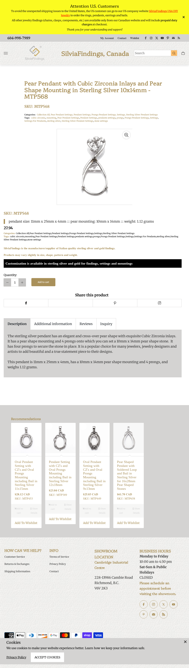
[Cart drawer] (183, 53)
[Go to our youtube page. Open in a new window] (173, 604)
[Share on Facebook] (26, 303)
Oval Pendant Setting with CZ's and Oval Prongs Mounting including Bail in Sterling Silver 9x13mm (94, 475)
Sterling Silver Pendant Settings (142, 114)
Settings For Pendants (35, 121)
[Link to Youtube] (162, 38)
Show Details (34, 510)
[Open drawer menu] (6, 53)
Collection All (22, 233)
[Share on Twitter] (70, 303)
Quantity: (10, 275)
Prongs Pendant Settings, (104, 114)
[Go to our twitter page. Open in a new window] (163, 604)
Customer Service (14, 556)
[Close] (185, 641)
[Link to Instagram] (151, 38)
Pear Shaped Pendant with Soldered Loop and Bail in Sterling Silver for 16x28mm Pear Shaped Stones (127, 475)
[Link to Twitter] (156, 38)
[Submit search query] (174, 53)
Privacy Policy (16, 657)
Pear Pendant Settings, (62, 114)
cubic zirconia (38, 117)
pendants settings (107, 117)
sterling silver (54, 121)
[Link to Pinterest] (168, 38)
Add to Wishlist (26, 523)
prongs (120, 117)
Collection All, (44, 114)
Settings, (121, 114)
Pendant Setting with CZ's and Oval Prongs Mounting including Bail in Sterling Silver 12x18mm (60, 473)
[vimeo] (115, 303)
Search (140, 53)
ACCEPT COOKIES (47, 657)
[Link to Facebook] (145, 38)
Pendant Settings (88, 117)
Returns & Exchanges (16, 564)
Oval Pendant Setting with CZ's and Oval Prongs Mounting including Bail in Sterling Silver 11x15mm (26, 475)
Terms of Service (59, 556)
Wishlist (134, 38)
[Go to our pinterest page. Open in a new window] (144, 614)
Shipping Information (17, 571)
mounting (51, 117)
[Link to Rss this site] (179, 38)
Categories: (30, 114)
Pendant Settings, (83, 114)
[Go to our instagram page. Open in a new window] (154, 604)
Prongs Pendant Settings (137, 117)
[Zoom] (126, 135)
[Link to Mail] (173, 38)
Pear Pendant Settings (68, 117)
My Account (107, 38)
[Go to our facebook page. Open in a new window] (144, 604)
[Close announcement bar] (183, 17)
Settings (154, 117)
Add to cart (43, 282)
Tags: (27, 117)
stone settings (101, 121)
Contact (122, 38)
